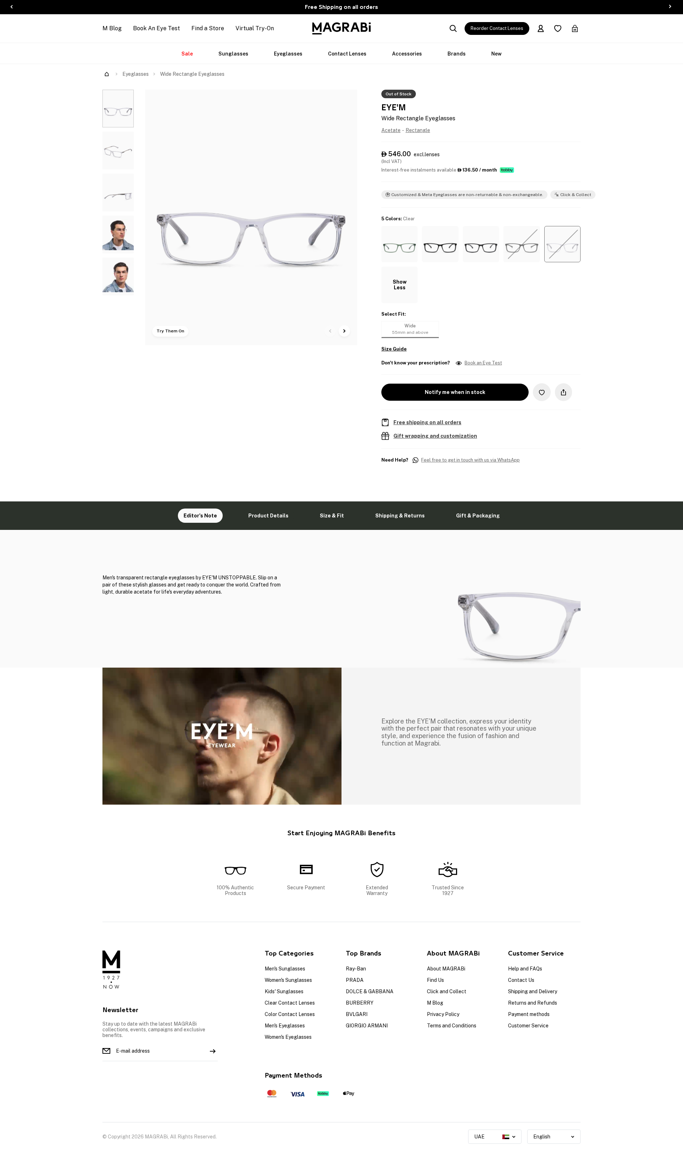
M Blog (112, 28)
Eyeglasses (288, 54)
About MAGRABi (446, 969)
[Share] (563, 392)
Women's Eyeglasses (288, 1037)
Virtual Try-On (254, 28)
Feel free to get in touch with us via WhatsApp (470, 460)
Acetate (391, 130)
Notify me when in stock (455, 392)
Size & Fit (332, 516)
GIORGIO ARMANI (367, 1025)
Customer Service (528, 1025)
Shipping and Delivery (532, 991)
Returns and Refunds (532, 1003)
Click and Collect (446, 991)
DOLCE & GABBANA (369, 991)
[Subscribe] (213, 1051)
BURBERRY (360, 1003)
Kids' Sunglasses (284, 991)
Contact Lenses (347, 54)
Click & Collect (575, 194)
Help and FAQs (525, 969)
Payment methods (529, 1014)
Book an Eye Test (483, 362)
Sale (187, 54)
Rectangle (418, 130)
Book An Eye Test (156, 28)
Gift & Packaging (478, 516)
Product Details (268, 516)
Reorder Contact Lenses (497, 28)
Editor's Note (200, 516)
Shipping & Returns (400, 516)
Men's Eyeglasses (285, 1025)
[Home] (106, 74)
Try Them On (170, 330)
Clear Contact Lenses (290, 1003)
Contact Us (521, 980)
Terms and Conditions (451, 1025)
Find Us (435, 980)
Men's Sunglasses (285, 969)
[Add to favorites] (542, 392)
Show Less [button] (400, 284)
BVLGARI (356, 1014)
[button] (399, 244)
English (541, 1136)
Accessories (407, 54)
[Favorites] (557, 28)
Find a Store (207, 28)
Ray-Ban (356, 969)
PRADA (355, 980)
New (496, 54)
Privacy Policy (443, 1014)
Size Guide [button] (394, 349)
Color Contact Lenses (290, 1014)
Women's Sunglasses (288, 980)
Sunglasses (233, 54)
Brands (457, 54)
